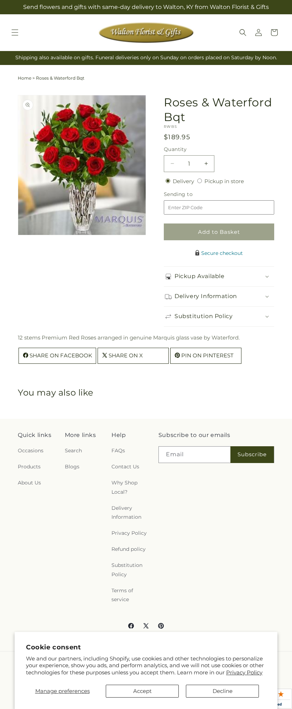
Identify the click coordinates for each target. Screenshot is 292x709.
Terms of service (122, 595)
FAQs (118, 450)
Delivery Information (126, 512)
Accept (142, 691)
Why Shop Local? (124, 487)
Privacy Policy (244, 672)
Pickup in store (224, 181)
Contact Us (125, 466)
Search (73, 450)
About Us (29, 482)
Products (29, 466)
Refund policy (128, 549)
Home (24, 78)
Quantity (175, 149)
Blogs (72, 466)
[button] (15, 32)
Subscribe (252, 454)
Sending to (189, 194)
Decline (223, 691)
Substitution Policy (126, 569)
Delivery (184, 181)
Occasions (30, 450)
